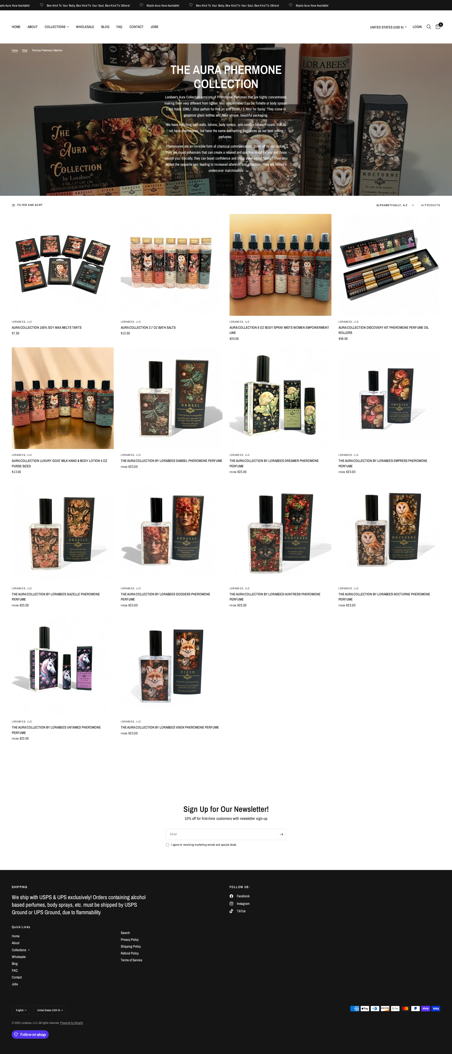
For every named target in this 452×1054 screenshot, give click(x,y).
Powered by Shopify (71, 1023)
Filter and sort (30, 205)
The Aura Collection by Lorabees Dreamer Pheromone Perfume (274, 463)
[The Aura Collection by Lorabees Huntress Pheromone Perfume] (280, 531)
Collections (55, 26)
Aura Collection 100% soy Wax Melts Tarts (46, 327)
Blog (105, 26)
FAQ (119, 26)
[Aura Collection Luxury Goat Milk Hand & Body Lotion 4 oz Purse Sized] (63, 398)
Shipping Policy (131, 946)
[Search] (428, 26)
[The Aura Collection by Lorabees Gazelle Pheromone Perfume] (63, 531)
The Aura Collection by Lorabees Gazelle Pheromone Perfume (56, 597)
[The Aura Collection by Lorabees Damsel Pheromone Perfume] (172, 398)
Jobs (154, 26)
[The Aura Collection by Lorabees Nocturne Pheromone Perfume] (389, 531)
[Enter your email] (281, 834)
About (33, 26)
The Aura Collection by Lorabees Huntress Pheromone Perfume (275, 597)
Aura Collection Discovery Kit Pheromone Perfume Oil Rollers (384, 330)
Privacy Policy (130, 939)
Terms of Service (131, 960)
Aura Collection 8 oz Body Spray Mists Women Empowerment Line (279, 330)
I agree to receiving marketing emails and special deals (203, 845)
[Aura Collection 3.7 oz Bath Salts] (172, 265)
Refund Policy (130, 953)
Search (125, 932)
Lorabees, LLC (22, 321)
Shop (24, 50)
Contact (136, 26)
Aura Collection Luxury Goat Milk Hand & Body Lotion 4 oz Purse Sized (59, 463)
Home (16, 26)
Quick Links (21, 927)
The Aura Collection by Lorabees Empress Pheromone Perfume (383, 463)
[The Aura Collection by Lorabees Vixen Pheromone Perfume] (172, 665)
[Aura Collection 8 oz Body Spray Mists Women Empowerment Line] (280, 265)
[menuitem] (18, 27)
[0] (436, 26)
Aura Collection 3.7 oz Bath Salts (148, 327)
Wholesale (85, 26)
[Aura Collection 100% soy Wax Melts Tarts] (63, 265)
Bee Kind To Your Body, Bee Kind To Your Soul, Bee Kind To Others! (51, 5)
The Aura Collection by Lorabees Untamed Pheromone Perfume (56, 730)
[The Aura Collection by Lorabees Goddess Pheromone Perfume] (172, 531)
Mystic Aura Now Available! (126, 5)
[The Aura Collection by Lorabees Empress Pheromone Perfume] (389, 398)
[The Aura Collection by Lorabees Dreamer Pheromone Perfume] (280, 398)
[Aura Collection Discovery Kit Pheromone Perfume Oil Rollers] (389, 265)
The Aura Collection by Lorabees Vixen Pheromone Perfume (170, 727)
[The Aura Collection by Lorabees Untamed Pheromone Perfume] (63, 665)
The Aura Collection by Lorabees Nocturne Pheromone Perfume (384, 597)
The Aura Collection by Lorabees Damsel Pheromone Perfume (171, 460)
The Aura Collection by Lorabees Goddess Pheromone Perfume (165, 597)
